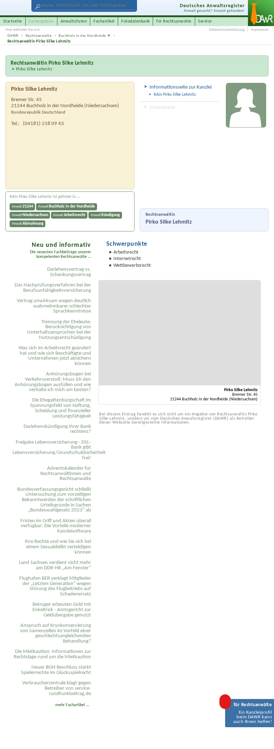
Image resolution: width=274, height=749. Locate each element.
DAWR (13, 36)
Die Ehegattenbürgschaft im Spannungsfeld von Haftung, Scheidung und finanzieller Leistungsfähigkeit (60, 408)
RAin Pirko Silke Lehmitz (175, 95)
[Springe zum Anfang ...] (262, 737)
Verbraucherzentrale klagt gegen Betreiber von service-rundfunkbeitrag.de (56, 688)
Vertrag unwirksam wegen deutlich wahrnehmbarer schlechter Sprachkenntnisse (54, 306)
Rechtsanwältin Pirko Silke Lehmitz (39, 42)
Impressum (260, 30)
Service (205, 21)
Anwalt (22, 206)
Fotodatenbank (135, 21)
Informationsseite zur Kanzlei (180, 87)
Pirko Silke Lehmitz (34, 69)
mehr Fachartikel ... (72, 705)
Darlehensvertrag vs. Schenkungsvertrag (69, 272)
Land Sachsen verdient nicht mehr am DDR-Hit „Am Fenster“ (55, 565)
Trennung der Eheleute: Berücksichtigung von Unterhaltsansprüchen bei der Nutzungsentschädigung (59, 329)
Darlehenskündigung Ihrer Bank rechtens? (57, 429)
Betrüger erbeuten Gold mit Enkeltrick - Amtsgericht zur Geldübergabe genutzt (61, 610)
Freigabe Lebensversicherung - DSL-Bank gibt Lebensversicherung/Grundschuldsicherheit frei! (52, 450)
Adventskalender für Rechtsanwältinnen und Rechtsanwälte (65, 473)
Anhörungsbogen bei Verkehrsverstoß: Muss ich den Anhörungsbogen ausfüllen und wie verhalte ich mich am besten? (53, 382)
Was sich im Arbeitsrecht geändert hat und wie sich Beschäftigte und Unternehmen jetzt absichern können (55, 355)
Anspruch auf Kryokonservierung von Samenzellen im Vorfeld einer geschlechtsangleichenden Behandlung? (55, 633)
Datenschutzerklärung (226, 30)
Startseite (12, 21)
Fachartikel (104, 21)
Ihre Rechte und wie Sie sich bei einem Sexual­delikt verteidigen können (58, 547)
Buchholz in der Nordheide (82, 36)
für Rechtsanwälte (174, 21)
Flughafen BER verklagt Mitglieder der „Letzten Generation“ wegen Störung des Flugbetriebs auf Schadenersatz (55, 586)
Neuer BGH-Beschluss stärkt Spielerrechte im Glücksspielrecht (56, 670)
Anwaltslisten (74, 21)
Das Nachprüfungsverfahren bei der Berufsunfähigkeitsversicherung (53, 288)
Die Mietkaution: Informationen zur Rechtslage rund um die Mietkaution (52, 654)
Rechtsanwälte (39, 36)
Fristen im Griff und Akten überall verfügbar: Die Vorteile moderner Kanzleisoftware (55, 526)
